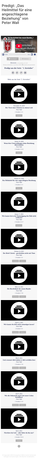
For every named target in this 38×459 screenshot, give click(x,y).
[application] (19, 46)
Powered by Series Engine (19, 451)
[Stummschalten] (32, 54)
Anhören (26, 59)
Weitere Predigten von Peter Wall (12, 64)
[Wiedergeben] (3, 54)
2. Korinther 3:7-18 (22, 63)
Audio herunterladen (29, 64)
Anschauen (13, 59)
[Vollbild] (35, 54)
